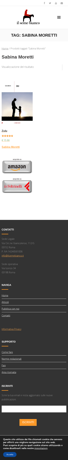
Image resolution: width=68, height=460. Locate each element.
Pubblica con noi (10, 308)
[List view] (64, 66)
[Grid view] (61, 66)
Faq (4, 365)
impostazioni (40, 448)
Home (5, 48)
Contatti (6, 315)
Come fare (7, 352)
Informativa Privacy (11, 329)
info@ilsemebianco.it (13, 255)
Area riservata (9, 372)
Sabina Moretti (11, 147)
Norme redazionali (11, 358)
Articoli (5, 302)
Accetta (9, 454)
